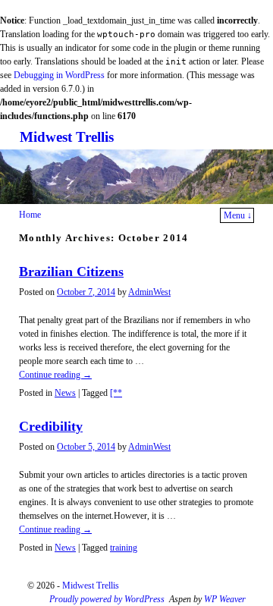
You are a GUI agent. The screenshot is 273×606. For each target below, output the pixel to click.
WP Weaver (225, 599)
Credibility (51, 426)
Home (30, 214)
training (123, 547)
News (65, 393)
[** (116, 393)
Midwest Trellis (67, 137)
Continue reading (55, 374)
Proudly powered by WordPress (107, 599)
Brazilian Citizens (71, 271)
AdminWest (149, 292)
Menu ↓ (238, 215)
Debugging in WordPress (59, 75)
